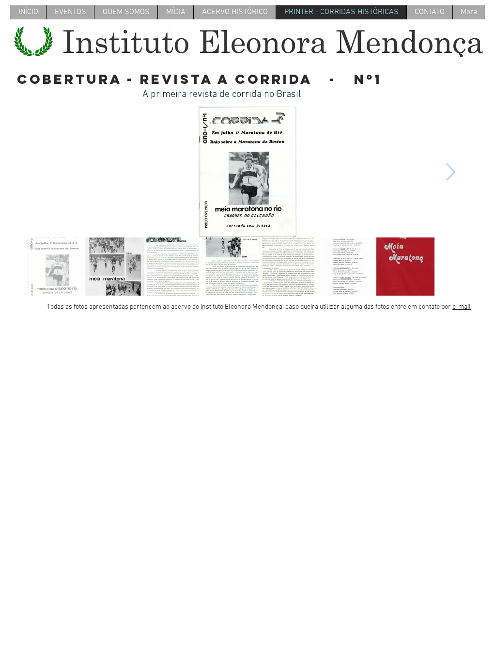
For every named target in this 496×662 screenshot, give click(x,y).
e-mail (461, 307)
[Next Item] (450, 172)
